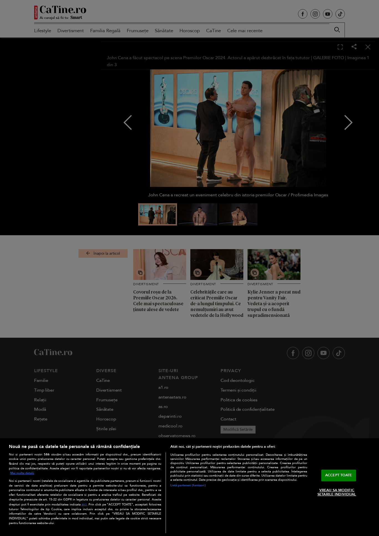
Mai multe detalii (22, 473)
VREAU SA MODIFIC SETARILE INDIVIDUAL (336, 492)
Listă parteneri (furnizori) (188, 485)
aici (84, 504)
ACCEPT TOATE (338, 475)
